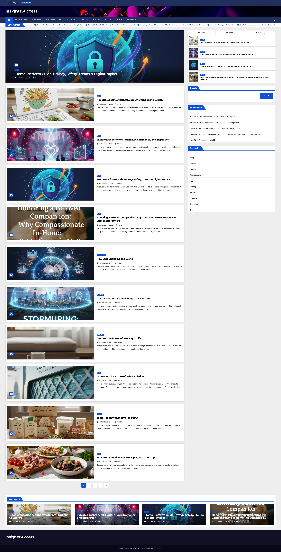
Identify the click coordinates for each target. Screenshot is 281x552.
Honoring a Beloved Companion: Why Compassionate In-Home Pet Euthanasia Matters (225, 134)
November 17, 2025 (106, 225)
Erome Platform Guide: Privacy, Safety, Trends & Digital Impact (227, 66)
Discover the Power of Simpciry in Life (119, 338)
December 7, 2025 (106, 104)
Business (36, 20)
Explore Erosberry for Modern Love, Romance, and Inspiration (226, 54)
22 (101, 485)
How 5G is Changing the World (40, 74)
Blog (119, 20)
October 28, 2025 (24, 78)
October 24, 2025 (106, 303)
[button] (274, 20)
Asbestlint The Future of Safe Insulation (120, 376)
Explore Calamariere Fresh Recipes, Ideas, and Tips (126, 457)
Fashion (193, 181)
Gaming (84, 20)
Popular (231, 32)
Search (193, 88)
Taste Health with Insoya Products (117, 417)
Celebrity (193, 169)
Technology (21, 20)
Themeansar (157, 548)
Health (96, 20)
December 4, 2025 (106, 183)
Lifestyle (71, 20)
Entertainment (53, 20)
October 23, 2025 (106, 380)
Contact (131, 20)
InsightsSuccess (21, 11)
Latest (202, 32)
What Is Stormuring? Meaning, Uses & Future (123, 298)
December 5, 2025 (106, 144)
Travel (108, 20)
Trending (261, 32)
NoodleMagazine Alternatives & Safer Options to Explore (224, 42)
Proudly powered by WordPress (129, 548)
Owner (37, 78)
